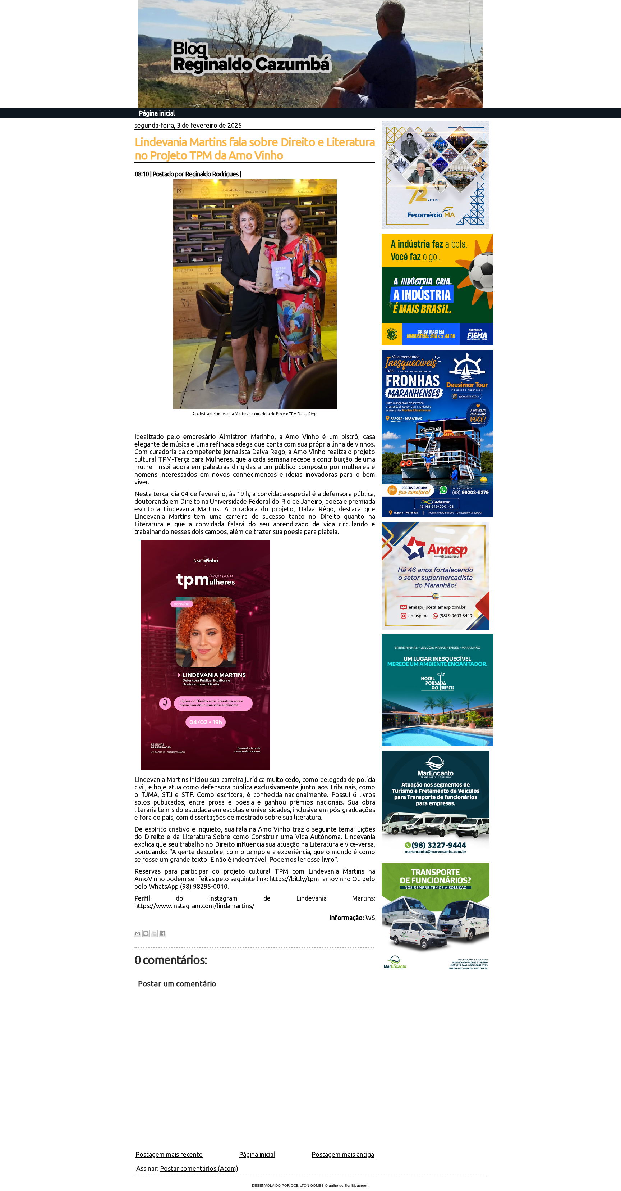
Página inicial (157, 113)
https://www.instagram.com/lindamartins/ (194, 905)
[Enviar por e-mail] (137, 933)
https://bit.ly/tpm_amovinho (310, 878)
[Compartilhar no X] (154, 933)
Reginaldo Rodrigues (211, 173)
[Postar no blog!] (146, 933)
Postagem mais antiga (343, 1154)
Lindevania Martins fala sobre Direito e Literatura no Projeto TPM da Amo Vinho (255, 148)
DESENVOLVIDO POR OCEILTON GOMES (288, 1185)
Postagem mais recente (169, 1154)
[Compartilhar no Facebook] (162, 933)
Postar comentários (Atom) (199, 1168)
